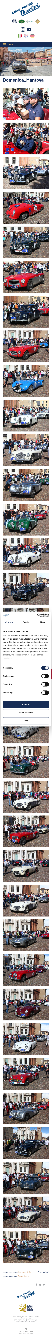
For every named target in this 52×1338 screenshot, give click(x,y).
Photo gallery (43, 1272)
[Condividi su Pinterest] (43, 1284)
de (32, 36)
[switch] (45, 676)
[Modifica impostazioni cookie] (25, 1321)
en (26, 36)
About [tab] (43, 622)
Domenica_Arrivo (24, 1272)
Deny (26, 721)
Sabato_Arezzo (23, 1276)
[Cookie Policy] (31, 1320)
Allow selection (26, 712)
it (20, 36)
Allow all (26, 704)
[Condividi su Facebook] (36, 1284)
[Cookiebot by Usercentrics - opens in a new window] (37, 615)
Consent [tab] (9, 622)
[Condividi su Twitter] (40, 1284)
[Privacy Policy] (20, 1320)
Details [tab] (26, 622)
